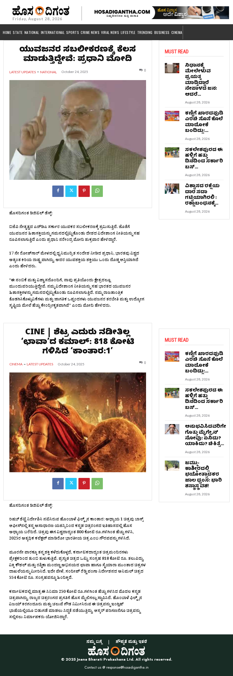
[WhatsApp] (97, 191)
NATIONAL (48, 72)
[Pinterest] (84, 191)
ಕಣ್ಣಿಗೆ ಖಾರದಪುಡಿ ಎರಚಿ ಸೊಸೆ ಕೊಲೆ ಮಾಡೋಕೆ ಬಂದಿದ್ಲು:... (204, 122)
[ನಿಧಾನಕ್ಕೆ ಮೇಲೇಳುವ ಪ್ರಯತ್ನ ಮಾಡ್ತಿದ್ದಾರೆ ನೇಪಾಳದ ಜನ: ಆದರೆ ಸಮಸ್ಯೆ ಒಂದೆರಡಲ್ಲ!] (172, 68)
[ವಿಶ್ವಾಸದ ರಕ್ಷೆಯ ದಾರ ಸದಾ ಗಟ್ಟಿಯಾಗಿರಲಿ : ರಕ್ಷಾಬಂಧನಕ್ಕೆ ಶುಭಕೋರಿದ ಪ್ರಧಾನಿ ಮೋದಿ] (172, 189)
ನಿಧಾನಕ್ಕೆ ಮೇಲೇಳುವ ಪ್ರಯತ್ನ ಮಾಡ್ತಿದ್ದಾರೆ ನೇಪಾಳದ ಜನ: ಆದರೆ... (201, 80)
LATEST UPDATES (22, 72)
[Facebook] (58, 191)
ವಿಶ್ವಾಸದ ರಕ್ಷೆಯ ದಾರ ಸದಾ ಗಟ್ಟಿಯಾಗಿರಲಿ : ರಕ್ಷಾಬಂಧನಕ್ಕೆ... (202, 195)
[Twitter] (71, 191)
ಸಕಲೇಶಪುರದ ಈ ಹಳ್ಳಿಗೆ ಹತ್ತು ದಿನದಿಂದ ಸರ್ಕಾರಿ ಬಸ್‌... (204, 159)
